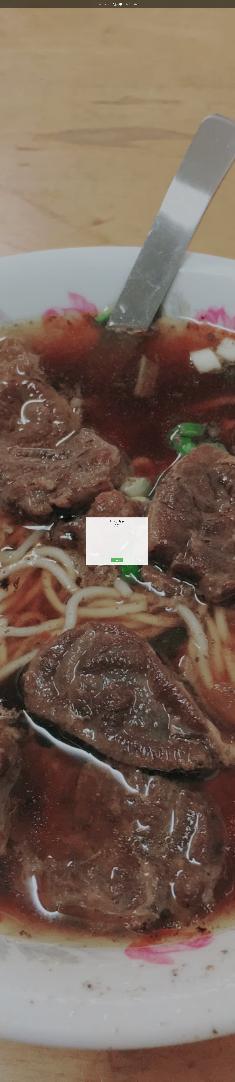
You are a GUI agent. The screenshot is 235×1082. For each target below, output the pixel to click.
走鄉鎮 (136, 4)
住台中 (99, 4)
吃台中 (107, 4)
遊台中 (117, 4)
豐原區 (117, 524)
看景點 (128, 4)
